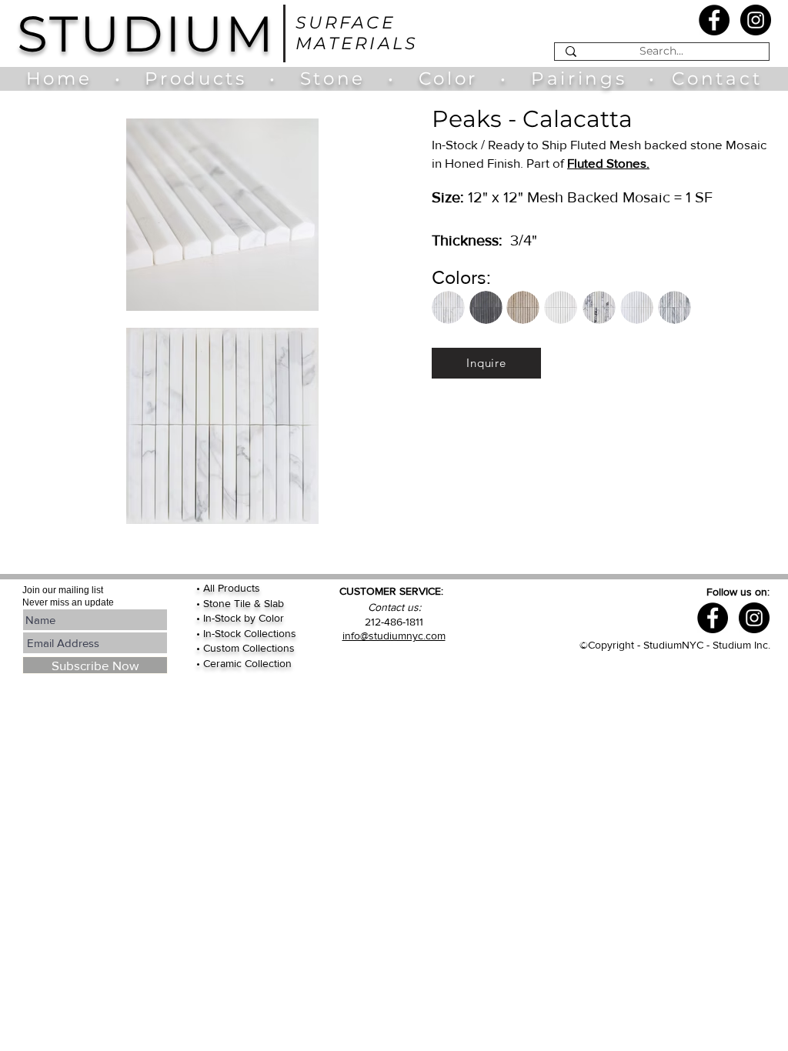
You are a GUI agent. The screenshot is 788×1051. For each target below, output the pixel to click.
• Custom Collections (245, 648)
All (210, 588)
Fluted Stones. (608, 162)
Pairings (578, 78)
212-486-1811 (394, 622)
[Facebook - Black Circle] (714, 20)
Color (452, 78)
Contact (717, 78)
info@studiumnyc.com (394, 635)
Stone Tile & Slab (243, 603)
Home (66, 78)
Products (195, 78)
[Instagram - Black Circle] (755, 20)
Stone (344, 78)
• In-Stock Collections (246, 633)
